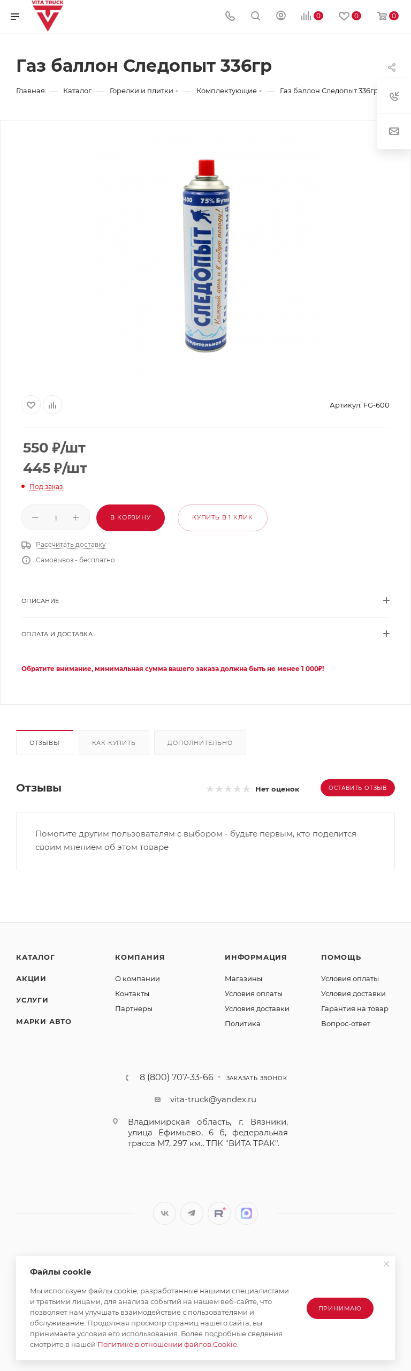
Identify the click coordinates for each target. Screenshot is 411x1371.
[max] (246, 1213)
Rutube (219, 1213)
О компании (137, 978)
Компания (140, 957)
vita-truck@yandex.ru (213, 1099)
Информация (256, 957)
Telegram (191, 1213)
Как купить (114, 743)
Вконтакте (164, 1213)
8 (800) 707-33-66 (177, 1077)
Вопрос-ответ (345, 1023)
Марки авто (44, 1021)
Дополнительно (200, 743)
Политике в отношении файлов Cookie (167, 1344)
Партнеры (134, 1008)
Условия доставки (257, 1008)
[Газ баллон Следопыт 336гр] (205, 255)
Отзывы (44, 743)
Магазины (243, 978)
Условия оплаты (254, 993)
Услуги (32, 1000)
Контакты (132, 993)
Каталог (35, 957)
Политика (243, 1023)
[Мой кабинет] (281, 17)
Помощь (341, 957)
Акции (31, 978)
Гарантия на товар (355, 1008)
